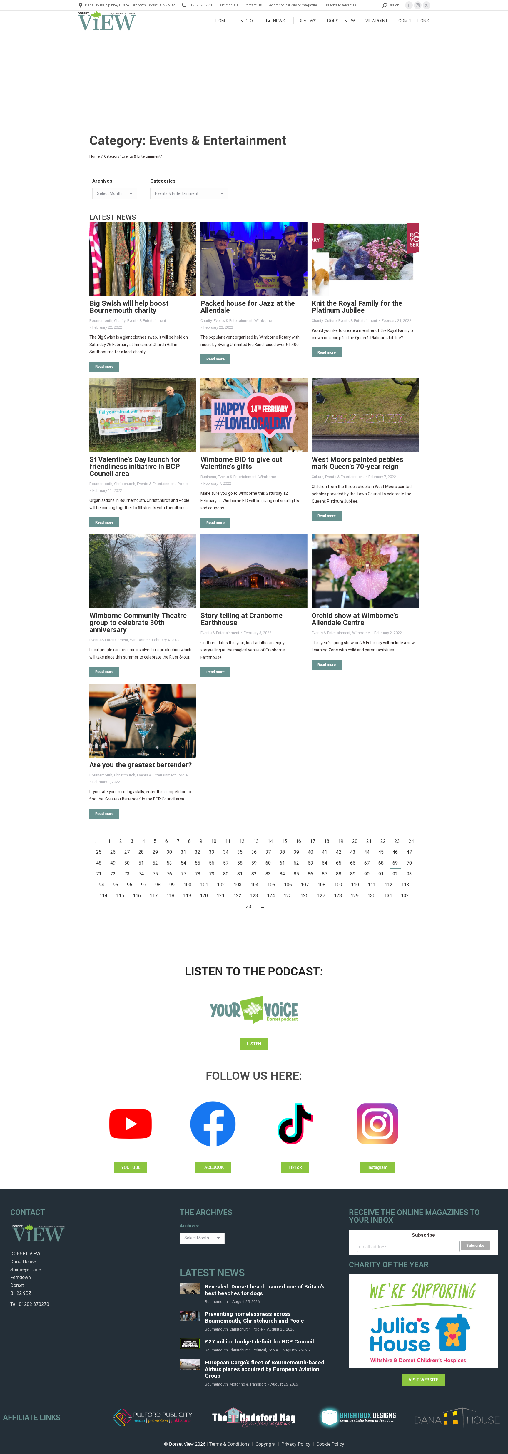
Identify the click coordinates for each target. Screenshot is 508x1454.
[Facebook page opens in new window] (409, 5)
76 (169, 874)
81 (240, 874)
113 (405, 884)
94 (101, 884)
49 (113, 863)
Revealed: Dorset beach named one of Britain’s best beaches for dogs (265, 1290)
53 (169, 863)
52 (155, 863)
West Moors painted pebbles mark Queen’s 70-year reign (357, 463)
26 (113, 852)
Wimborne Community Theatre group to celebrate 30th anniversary (138, 623)
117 (154, 895)
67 (367, 863)
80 (225, 874)
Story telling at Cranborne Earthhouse (241, 619)
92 (395, 874)
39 (296, 852)
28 (141, 852)
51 (141, 863)
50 (127, 863)
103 (238, 884)
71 (98, 874)
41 (324, 852)
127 (321, 895)
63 (310, 863)
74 (141, 874)
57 (225, 863)
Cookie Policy (330, 1444)
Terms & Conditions (229, 1444)
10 (213, 841)
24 (411, 841)
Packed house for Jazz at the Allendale (247, 307)
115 (120, 895)
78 (197, 874)
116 (137, 895)
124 (271, 895)
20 (354, 841)
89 (352, 874)
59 (254, 863)
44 (367, 852)
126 (304, 895)
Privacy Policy (295, 1444)
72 (113, 874)
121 (221, 895)
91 (381, 874)
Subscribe (423, 1235)
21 (369, 841)
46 (395, 852)
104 (254, 884)
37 (268, 852)
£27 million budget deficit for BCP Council (259, 1341)
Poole (183, 484)
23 (397, 841)
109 (338, 884)
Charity (120, 320)
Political (259, 1350)
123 (254, 895)
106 (288, 884)
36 (254, 852)
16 (298, 841)
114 (103, 895)
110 (355, 884)
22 (383, 841)
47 (409, 852)
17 (312, 841)
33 (211, 852)
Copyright (265, 1444)
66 (352, 863)
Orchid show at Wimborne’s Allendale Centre (355, 619)
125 (288, 895)
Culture (331, 320)
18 (326, 841)
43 (352, 852)
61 (282, 863)
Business (208, 476)
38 (282, 852)
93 (409, 874)
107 (305, 884)
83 (268, 874)
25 (98, 852)
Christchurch (124, 484)
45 (381, 852)
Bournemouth (100, 320)
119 (187, 895)
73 (127, 874)
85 (296, 874)
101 (204, 884)
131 (388, 895)
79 (211, 874)
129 (355, 895)
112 (388, 884)
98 (158, 884)
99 (172, 884)
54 (183, 863)
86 (310, 874)
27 (127, 852)
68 (381, 863)
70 (409, 863)
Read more (104, 366)
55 (197, 863)
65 (338, 863)
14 (270, 841)
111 (372, 884)
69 (395, 863)
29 (155, 852)
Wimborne (263, 320)
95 (115, 884)
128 (338, 895)
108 (321, 884)
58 (240, 863)
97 (143, 884)
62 (296, 863)
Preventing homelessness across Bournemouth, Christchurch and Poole (254, 1317)
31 (183, 852)
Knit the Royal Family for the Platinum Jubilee (357, 307)
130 (371, 895)
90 (367, 874)
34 (225, 852)
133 (247, 906)
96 (129, 884)
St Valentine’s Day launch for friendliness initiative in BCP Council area (135, 466)
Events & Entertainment (146, 320)
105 (271, 884)
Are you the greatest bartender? (140, 765)
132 (405, 895)
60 (268, 863)
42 (338, 852)
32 (197, 852)
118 (170, 895)
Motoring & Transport (248, 1384)
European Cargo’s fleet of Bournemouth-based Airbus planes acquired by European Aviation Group (264, 1369)
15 (284, 841)
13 (256, 841)
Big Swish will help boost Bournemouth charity (128, 307)
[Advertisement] (254, 75)
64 (324, 863)
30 (169, 852)
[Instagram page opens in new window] (418, 5)
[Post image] (142, 259)
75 (155, 874)
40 (310, 852)
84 (282, 874)
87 (324, 874)
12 (242, 841)
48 (98, 863)
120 (204, 895)
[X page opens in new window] (426, 5)
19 (340, 841)
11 (227, 841)
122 (237, 895)
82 (254, 874)
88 (338, 874)
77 (183, 874)
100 (187, 884)
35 (240, 852)
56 (211, 863)
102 (221, 884)
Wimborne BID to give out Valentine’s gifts (241, 463)
